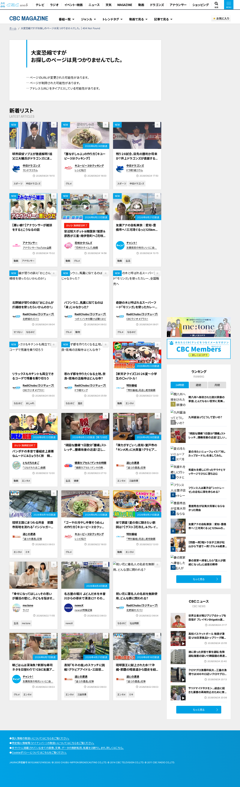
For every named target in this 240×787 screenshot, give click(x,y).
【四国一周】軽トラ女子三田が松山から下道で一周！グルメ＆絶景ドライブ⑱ (206, 546)
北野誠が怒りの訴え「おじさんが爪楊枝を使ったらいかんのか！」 (33, 305)
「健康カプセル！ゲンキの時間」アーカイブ (89, 469)
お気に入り (222, 18)
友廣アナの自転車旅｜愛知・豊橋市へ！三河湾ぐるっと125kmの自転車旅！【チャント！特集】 (137, 229)
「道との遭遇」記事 (136, 467)
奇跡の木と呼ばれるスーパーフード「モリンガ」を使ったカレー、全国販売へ (136, 307)
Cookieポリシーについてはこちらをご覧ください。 (39, 752)
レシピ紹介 (80, 170)
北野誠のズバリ (31, 318)
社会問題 (134, 623)
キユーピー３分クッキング (89, 165)
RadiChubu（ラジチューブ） (38, 314)
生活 (128, 260)
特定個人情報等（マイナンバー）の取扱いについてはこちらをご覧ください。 (53, 743)
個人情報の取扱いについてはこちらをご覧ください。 (40, 738)
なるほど (30, 332)
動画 (141, 4)
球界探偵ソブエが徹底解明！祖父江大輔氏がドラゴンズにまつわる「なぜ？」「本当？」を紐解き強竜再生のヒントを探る (33, 160)
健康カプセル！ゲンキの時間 (90, 462)
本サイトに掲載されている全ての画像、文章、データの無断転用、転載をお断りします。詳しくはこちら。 (68, 747)
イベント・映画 (73, 4)
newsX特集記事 (83, 610)
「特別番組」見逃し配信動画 (140, 390)
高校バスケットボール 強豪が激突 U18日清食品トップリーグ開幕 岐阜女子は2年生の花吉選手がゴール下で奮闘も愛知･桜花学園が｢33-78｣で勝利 (207, 641)
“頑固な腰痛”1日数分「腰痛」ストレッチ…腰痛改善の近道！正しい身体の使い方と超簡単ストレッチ (85, 451)
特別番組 (131, 385)
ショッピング (200, 4)
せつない (18, 332)
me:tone (28, 605)
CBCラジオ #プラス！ (137, 318)
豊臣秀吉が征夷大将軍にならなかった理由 (206, 508)
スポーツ (18, 183)
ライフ (26, 610)
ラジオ (54, 4)
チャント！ (131, 242)
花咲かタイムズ (83, 242)
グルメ (69, 183)
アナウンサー (178, 4)
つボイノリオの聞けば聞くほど (90, 318)
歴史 (80, 403)
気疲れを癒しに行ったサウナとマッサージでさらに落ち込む (206, 471)
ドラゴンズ (157, 4)
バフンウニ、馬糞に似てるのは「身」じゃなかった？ (83, 305)
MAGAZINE (124, 4)
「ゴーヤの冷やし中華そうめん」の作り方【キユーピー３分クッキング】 (84, 527)
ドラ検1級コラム (134, 170)
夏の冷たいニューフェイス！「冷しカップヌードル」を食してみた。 (206, 453)
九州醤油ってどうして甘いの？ (205, 417)
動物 (77, 332)
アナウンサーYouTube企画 (37, 247)
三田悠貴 (133, 480)
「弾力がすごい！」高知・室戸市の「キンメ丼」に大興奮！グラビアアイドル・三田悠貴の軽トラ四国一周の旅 (137, 451)
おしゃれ (30, 403)
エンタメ (130, 403)
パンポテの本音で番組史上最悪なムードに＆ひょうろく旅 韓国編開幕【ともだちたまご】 (33, 455)
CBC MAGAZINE (28, 18)
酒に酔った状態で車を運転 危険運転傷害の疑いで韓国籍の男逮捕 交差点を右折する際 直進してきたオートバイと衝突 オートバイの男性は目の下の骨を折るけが (207, 659)
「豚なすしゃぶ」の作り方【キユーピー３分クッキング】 (84, 156)
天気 (109, 4)
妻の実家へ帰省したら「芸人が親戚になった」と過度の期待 (207, 562)
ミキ (27, 552)
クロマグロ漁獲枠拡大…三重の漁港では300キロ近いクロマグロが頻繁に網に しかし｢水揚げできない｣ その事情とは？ (207, 675)
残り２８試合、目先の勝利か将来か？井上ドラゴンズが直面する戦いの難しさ (137, 158)
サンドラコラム (30, 170)
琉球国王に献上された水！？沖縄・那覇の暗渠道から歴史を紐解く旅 (136, 669)
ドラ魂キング (81, 390)
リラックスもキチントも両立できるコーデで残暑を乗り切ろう (33, 376)
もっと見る (199, 579)
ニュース (94, 4)
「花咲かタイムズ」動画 (86, 247)
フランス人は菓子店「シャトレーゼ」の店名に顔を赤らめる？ (206, 489)
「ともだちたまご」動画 (34, 467)
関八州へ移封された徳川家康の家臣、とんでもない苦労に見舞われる (206, 401)
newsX (79, 605)
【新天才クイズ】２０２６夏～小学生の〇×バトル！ (136, 376)
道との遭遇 (132, 462)
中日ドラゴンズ (31, 165)
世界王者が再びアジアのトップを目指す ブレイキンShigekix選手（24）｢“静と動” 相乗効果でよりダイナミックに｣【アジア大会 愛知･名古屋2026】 (207, 623)
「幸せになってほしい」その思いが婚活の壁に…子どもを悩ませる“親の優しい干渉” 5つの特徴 (32, 598)
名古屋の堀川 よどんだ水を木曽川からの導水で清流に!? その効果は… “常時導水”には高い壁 (85, 598)
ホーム (12, 28)
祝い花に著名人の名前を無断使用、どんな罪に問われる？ (137, 596)
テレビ (40, 4)
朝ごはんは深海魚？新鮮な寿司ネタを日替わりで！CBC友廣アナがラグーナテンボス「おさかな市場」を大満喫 (33, 671)
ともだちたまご (31, 462)
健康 (76, 480)
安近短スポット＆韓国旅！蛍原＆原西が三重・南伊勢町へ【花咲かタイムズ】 (85, 235)
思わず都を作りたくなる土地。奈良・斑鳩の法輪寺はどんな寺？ (85, 376)
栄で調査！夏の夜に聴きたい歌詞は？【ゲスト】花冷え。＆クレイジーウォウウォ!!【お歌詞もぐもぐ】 (136, 529)
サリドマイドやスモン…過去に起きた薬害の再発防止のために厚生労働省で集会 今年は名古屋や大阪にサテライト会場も (206, 694)
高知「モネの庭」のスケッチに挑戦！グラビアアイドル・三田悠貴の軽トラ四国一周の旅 (84, 669)
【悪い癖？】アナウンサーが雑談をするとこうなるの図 (32, 227)
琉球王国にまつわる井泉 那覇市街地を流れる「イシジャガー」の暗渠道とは (32, 527)
